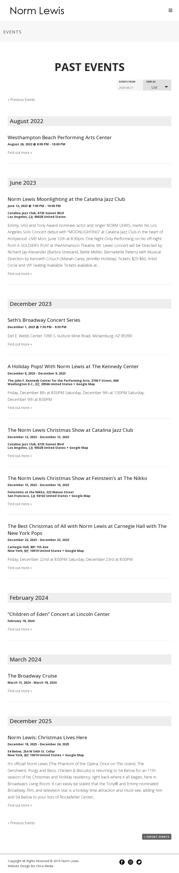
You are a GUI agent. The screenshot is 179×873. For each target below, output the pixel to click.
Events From (127, 82)
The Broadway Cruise (32, 675)
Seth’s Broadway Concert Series (44, 320)
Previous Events (21, 99)
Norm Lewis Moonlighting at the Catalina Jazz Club (66, 199)
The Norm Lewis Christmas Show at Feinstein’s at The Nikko (77, 478)
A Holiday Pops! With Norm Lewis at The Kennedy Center (73, 366)
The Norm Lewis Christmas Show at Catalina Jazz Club (70, 430)
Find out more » (20, 152)
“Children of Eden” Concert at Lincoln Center (59, 614)
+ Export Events (156, 836)
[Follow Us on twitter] (139, 862)
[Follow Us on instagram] (130, 862)
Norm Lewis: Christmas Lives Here (47, 737)
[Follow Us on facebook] (122, 862)
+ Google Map (84, 384)
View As (150, 82)
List (154, 87)
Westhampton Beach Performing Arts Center (60, 137)
